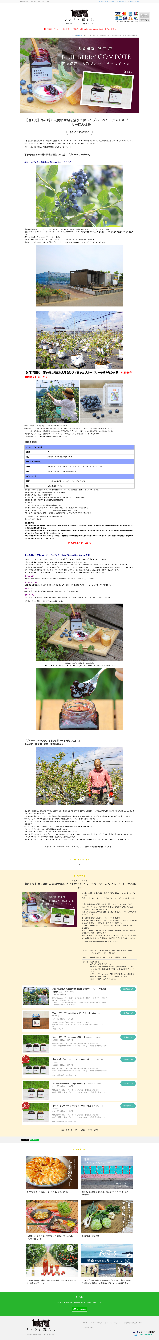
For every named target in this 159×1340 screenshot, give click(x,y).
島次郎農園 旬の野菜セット (93, 1236)
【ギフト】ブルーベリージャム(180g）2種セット (73, 1106)
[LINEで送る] (34, 1140)
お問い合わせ (135, 1)
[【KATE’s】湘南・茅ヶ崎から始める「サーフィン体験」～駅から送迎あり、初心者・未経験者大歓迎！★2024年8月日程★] (107, 1261)
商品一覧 (79, 35)
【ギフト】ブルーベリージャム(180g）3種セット (73, 1059)
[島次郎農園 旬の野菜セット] (107, 1216)
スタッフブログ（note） (107, 1)
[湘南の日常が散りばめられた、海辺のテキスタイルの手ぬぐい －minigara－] (107, 1172)
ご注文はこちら (128, 989)
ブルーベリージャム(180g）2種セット (69, 1083)
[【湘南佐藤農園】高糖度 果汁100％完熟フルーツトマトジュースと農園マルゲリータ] (52, 1261)
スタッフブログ (96, 1323)
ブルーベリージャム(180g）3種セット (69, 1037)
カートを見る (80, 1129)
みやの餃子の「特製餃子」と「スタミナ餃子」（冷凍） (48, 1191)
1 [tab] (79, 865)
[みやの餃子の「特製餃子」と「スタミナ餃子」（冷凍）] (52, 1172)
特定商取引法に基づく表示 (133, 1323)
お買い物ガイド (123, 1)
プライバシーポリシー (112, 1323)
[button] (79, 132)
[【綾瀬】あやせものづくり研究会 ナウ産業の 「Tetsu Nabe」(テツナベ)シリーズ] (52, 1216)
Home (74, 35)
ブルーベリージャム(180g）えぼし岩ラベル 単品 (74, 1013)
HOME (85, 1323)
